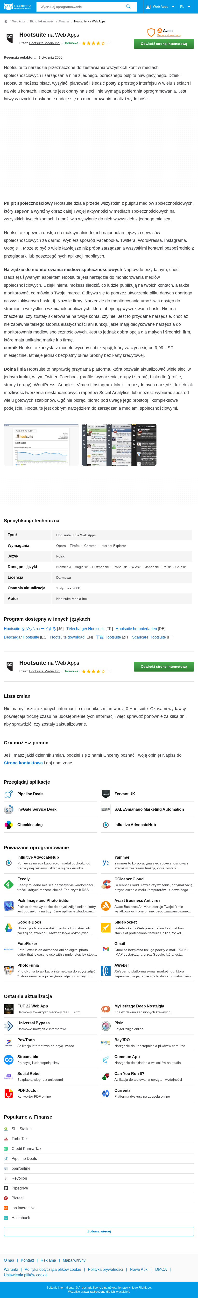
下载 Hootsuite (108, 637)
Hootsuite (49, 34)
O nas (9, 1260)
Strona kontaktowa (23, 763)
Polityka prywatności (105, 1269)
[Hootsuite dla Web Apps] (9, 38)
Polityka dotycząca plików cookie (53, 1269)
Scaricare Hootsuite (149, 637)
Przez (39, 43)
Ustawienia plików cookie (26, 1275)
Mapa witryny (74, 1260)
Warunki (11, 1269)
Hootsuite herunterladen (136, 629)
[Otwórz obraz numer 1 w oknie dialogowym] (119, 445)
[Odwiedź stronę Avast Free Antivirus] (164, 32)
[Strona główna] (6, 21)
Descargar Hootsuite (21, 637)
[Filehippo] (17, 7)
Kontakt (27, 1260)
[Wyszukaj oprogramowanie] (128, 7)
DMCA (161, 1269)
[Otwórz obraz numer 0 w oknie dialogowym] (41, 445)
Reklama (48, 1260)
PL (182, 6)
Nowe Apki (139, 1269)
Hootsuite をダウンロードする (30, 629)
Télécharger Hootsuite (85, 629)
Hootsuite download (67, 637)
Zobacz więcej (99, 1231)
